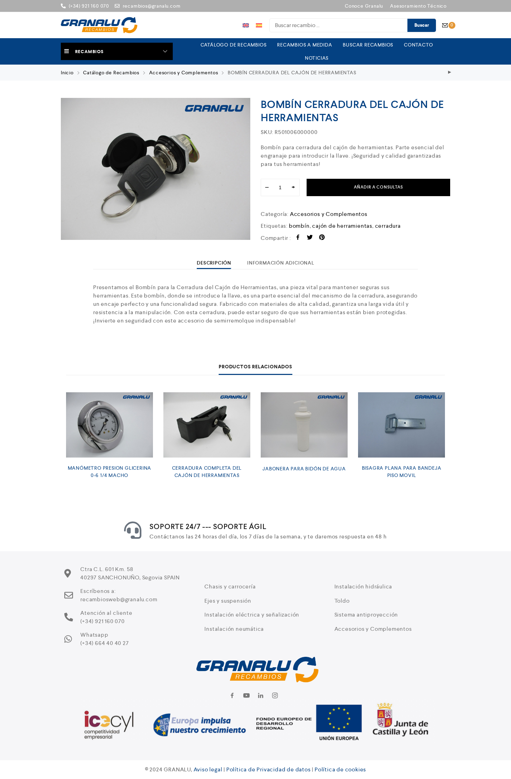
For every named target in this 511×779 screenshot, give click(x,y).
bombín (299, 225)
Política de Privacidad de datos (268, 769)
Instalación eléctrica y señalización (251, 614)
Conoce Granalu (364, 6)
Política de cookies (340, 769)
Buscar (421, 25)
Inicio (67, 72)
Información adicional (280, 263)
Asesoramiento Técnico (418, 6)
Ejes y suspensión (227, 600)
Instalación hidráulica (363, 586)
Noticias (316, 58)
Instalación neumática (234, 629)
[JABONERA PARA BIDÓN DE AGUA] (304, 425)
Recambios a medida (304, 45)
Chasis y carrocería (230, 586)
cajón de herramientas (342, 225)
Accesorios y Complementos (183, 72)
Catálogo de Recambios (234, 45)
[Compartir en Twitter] (310, 238)
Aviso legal (208, 769)
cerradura (388, 225)
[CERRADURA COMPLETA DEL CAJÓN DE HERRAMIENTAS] (206, 425)
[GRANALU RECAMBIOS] (99, 25)
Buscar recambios (368, 45)
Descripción (214, 263)
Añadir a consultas (378, 187)
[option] (155, 169)
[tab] (214, 263)
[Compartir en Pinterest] (322, 238)
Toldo (342, 600)
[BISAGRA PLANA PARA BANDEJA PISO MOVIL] (401, 425)
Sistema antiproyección (366, 614)
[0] (445, 25)
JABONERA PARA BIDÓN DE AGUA (304, 469)
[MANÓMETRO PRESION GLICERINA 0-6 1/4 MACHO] (109, 425)
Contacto (418, 45)
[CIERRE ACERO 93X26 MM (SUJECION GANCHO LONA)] (450, 73)
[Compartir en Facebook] (298, 238)
